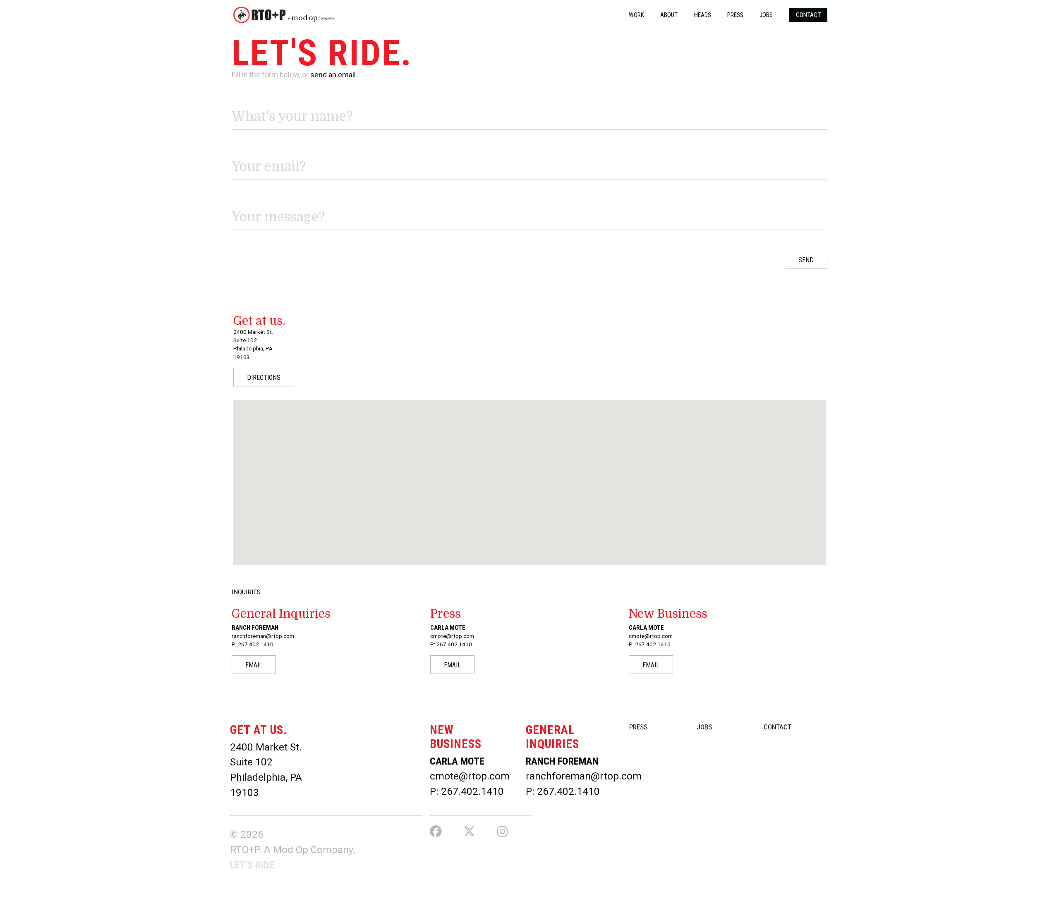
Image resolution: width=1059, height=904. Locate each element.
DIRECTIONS (263, 377)
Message (246, 199)
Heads (702, 15)
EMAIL (253, 665)
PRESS (638, 727)
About (669, 15)
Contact (808, 15)
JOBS (704, 727)
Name (240, 98)
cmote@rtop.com (470, 776)
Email (241, 149)
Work (636, 15)
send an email (333, 74)
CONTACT (777, 727)
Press (735, 15)
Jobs (766, 15)
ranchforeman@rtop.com (584, 776)
